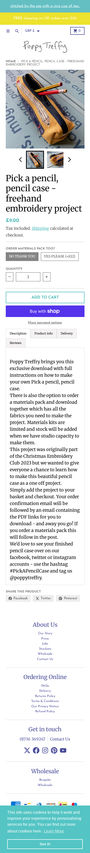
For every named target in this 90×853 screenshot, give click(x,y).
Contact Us (60, 739)
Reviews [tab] (16, 343)
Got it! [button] (45, 844)
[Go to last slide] (21, 159)
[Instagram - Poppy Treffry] (45, 750)
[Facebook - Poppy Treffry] (36, 750)
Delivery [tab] (67, 333)
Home (11, 61)
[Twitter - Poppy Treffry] (27, 750)
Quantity (14, 269)
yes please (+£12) (59, 256)
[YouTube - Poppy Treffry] (63, 750)
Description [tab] (18, 333)
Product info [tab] (43, 333)
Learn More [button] (54, 831)
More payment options (45, 322)
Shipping (40, 228)
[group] (35, 160)
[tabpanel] (45, 466)
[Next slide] (69, 159)
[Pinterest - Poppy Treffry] (54, 750)
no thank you (22, 256)
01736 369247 (32, 739)
